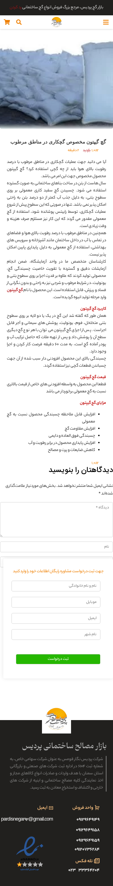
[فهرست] (106, 22)
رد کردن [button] (16, 7)
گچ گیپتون (15, 290)
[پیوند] (56, 22)
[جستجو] (19, 22)
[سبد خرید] (7, 22)
